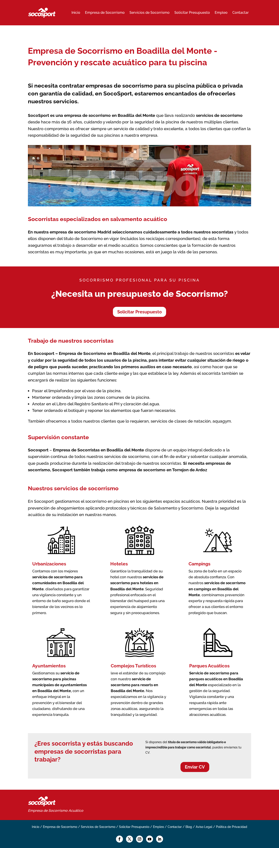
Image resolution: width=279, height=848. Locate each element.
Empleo (221, 12)
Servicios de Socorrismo (149, 12)
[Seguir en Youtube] (149, 839)
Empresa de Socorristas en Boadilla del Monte (98, 449)
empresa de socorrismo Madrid (80, 232)
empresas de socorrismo (119, 85)
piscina (140, 360)
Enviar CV (195, 767)
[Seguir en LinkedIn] (159, 839)
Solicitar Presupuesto (192, 12)
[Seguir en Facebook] (119, 839)
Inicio (75, 12)
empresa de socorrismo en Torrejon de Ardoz (163, 469)
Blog (188, 827)
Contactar (240, 12)
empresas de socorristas (70, 751)
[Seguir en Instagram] (139, 839)
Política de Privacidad (231, 827)
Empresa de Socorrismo (105, 12)
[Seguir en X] (129, 839)
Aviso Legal (204, 827)
